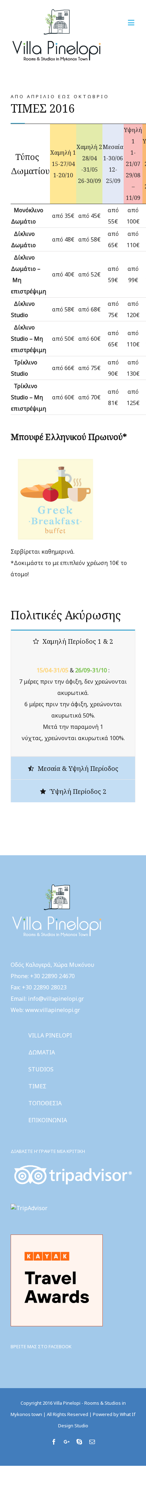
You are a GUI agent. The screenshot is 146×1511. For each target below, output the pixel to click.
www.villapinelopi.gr (52, 1010)
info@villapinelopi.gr (56, 999)
